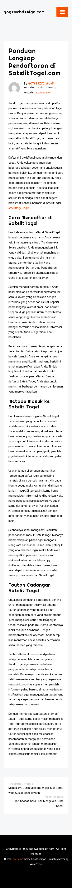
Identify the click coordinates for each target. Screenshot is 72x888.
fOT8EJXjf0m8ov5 (41, 83)
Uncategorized (43, 92)
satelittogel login (18, 208)
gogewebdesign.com (24, 11)
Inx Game (18, 859)
